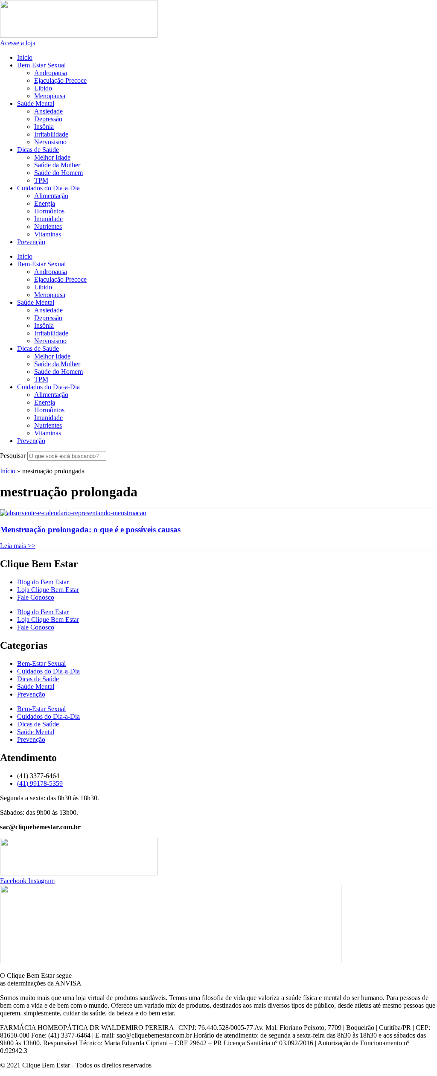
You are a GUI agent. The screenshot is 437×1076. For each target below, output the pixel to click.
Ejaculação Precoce (60, 80)
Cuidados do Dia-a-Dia (48, 188)
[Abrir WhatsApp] (415, 1054)
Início (24, 57)
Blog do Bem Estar (43, 582)
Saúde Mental (35, 103)
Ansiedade (48, 111)
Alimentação (51, 195)
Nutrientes (48, 226)
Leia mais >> (17, 545)
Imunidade (48, 218)
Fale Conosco (35, 597)
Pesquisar (13, 455)
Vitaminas (47, 234)
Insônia (44, 126)
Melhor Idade (52, 157)
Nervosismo (50, 142)
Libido (43, 88)
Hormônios (49, 211)
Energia (44, 203)
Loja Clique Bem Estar (48, 589)
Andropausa (50, 72)
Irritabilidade (51, 134)
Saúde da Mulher (57, 165)
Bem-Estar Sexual (41, 65)
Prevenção (31, 241)
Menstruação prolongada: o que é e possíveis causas (90, 529)
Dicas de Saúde (38, 149)
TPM (41, 180)
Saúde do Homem (58, 172)
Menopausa (49, 95)
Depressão (48, 118)
